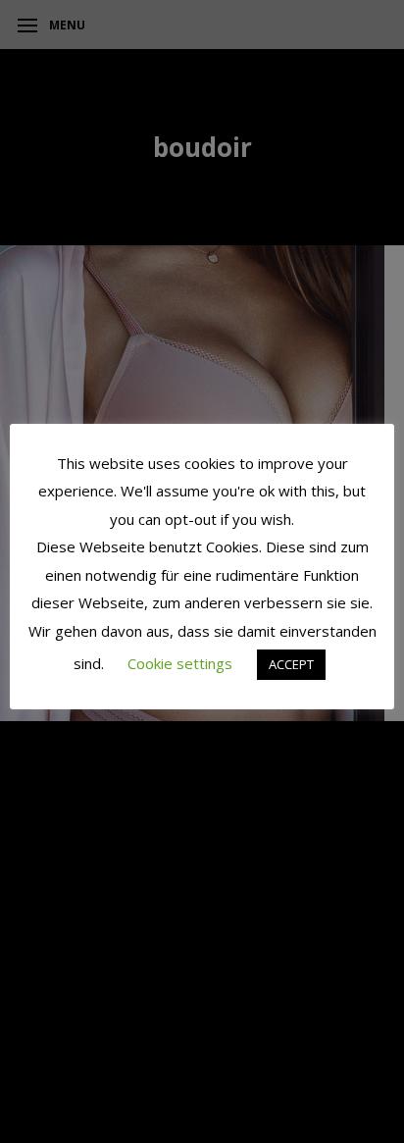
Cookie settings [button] (179, 663)
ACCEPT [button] (291, 664)
